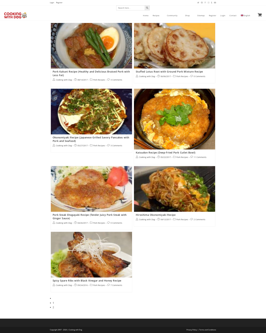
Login (52, 2)
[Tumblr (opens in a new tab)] (211, 2)
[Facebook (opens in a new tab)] (202, 2)
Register (59, 2)
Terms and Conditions (207, 330)
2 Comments (199, 219)
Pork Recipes (99, 79)
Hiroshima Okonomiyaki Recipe (156, 214)
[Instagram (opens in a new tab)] (208, 2)
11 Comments (200, 157)
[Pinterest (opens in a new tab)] (205, 2)
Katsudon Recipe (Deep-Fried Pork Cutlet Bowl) (165, 152)
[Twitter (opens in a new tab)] (198, 2)
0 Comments (199, 76)
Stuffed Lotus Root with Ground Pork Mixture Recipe (169, 71)
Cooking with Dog (64, 79)
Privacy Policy (191, 330)
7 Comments (116, 285)
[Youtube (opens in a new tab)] (214, 2)
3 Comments (116, 79)
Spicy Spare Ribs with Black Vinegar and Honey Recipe (87, 280)
